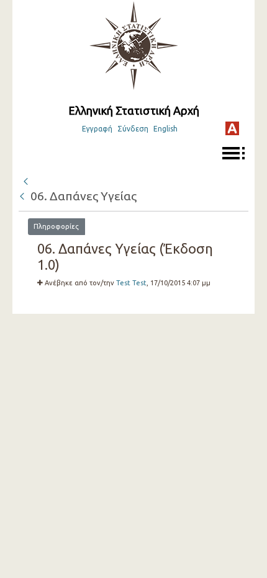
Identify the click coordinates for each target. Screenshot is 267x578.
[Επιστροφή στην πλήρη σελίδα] (25, 180)
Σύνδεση (132, 129)
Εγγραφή (97, 129)
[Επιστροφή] (23, 196)
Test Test (131, 283)
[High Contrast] (232, 128)
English (165, 129)
